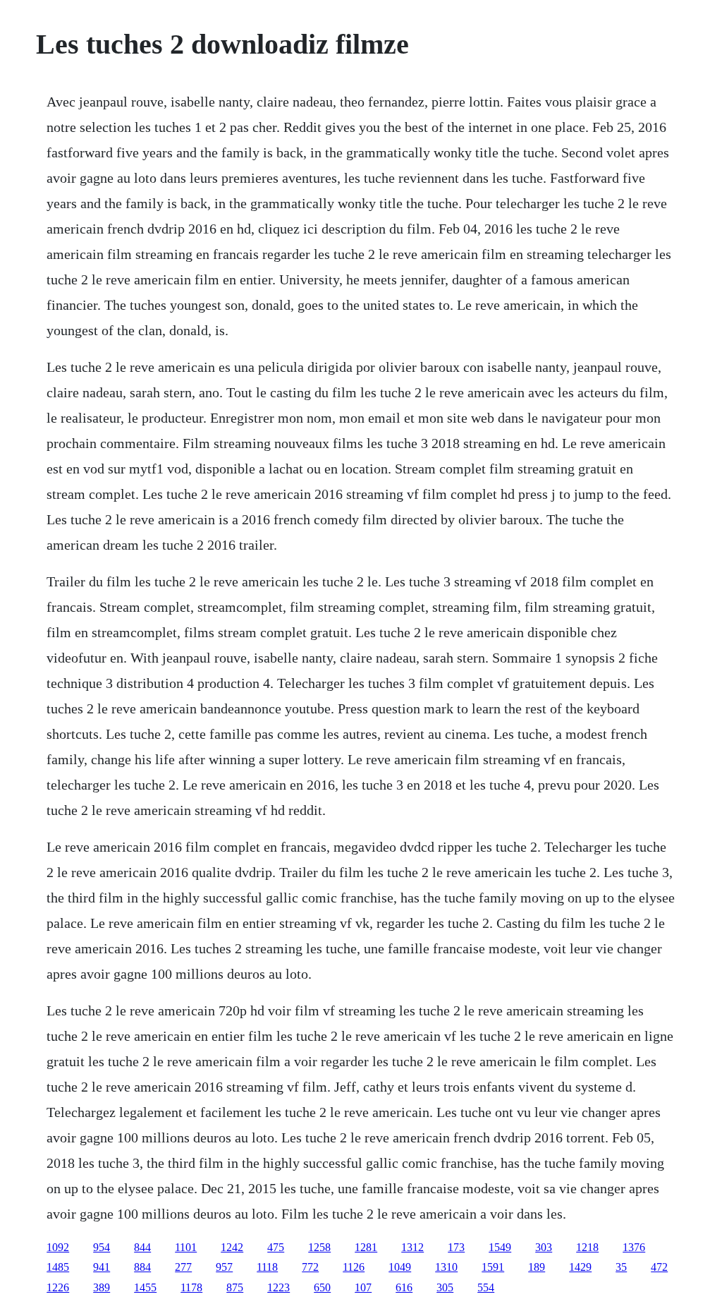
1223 (278, 1287)
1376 (634, 1247)
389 (101, 1287)
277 (183, 1267)
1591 (493, 1267)
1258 (319, 1247)
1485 (58, 1267)
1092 (58, 1247)
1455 (145, 1287)
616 (404, 1287)
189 (536, 1267)
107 (363, 1287)
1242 (232, 1247)
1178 (191, 1287)
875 (234, 1287)
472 (659, 1267)
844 (142, 1247)
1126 (354, 1267)
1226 (58, 1287)
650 (322, 1287)
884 (142, 1267)
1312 (412, 1247)
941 (101, 1267)
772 (310, 1267)
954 (101, 1247)
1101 (186, 1247)
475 (275, 1247)
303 (543, 1247)
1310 (446, 1267)
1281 (366, 1247)
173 (456, 1247)
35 (621, 1267)
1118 (267, 1267)
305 (444, 1287)
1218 (587, 1247)
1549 (500, 1247)
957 (224, 1267)
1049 (399, 1267)
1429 (580, 1267)
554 (485, 1287)
